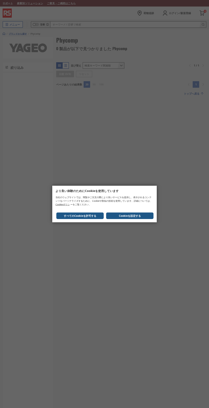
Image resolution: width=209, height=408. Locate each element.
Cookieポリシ (63, 204)
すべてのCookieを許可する (80, 216)
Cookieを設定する (130, 216)
